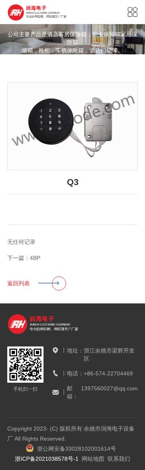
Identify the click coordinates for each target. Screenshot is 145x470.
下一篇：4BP (23, 258)
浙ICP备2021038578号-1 (47, 459)
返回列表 (18, 283)
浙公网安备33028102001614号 (75, 448)
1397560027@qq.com (109, 388)
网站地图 (93, 459)
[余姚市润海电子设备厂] (37, 12)
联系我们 (119, 459)
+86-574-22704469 (108, 373)
